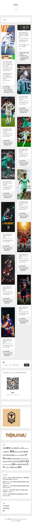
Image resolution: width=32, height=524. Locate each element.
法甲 (15, 461)
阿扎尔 (8, 467)
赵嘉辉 (4, 481)
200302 (21, 109)
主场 (8, 89)
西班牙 (24, 464)
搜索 (4, 362)
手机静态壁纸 (7, 86)
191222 (5, 247)
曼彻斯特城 (21, 458)
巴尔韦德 (8, 91)
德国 (15, 455)
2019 (8, 247)
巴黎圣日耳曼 (10, 455)
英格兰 (9, 464)
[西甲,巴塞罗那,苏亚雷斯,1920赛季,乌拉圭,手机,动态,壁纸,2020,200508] (24, 27)
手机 (11, 91)
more (5, 82)
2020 (21, 57)
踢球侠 (16, 4)
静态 (20, 467)
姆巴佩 (16, 452)
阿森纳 (16, 467)
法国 (13, 461)
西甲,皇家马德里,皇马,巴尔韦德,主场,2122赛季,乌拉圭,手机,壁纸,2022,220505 (8, 64)
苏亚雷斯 (6, 250)
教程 (4, 510)
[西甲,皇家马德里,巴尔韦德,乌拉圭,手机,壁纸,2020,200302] (24, 79)
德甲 (21, 455)
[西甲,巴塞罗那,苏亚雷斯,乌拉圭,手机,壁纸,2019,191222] (8, 217)
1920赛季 (22, 55)
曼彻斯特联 (26, 458)
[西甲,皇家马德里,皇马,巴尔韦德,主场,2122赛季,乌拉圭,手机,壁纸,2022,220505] (8, 42)
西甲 (12, 92)
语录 (6, 467)
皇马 (10, 92)
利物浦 (6, 452)
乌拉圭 (10, 89)
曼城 (18, 459)
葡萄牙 (20, 464)
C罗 (19, 448)
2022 (5, 88)
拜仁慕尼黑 (13, 459)
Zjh (3, 477)
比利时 (9, 461)
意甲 (23, 455)
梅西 (6, 461)
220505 (5, 89)
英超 (13, 464)
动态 (26, 57)
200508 (25, 55)
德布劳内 (18, 455)
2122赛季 (8, 88)
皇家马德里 (6, 92)
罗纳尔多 (6, 464)
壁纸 (5, 91)
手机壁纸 (8, 459)
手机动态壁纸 (23, 52)
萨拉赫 (16, 464)
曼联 (4, 461)
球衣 (18, 461)
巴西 (4, 455)
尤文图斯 (20, 452)
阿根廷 (12, 467)
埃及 (9, 451)
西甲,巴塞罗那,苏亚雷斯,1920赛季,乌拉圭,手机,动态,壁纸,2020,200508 (24, 35)
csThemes (18, 520)
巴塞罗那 (23, 58)
